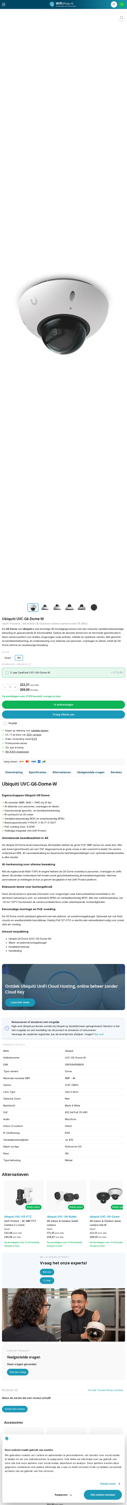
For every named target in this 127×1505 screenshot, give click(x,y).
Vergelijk (12, 723)
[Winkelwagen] (122, 4)
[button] (63, 673)
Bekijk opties (33, 1207)
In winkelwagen (63, 704)
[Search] (114, 4)
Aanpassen (61, 1494)
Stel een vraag (18, 1372)
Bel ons (99, 1034)
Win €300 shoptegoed (17, 752)
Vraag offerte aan (63, 714)
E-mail (47, 1280)
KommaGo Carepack (14, 664)
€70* (34, 739)
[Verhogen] (15, 687)
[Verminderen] (4, 687)
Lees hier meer (20, 1002)
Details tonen (108, 1483)
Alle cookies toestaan (102, 1494)
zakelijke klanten (39, 730)
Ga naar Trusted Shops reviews (105, 1390)
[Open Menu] (3, 4)
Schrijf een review (15, 1408)
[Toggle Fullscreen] (121, 17)
